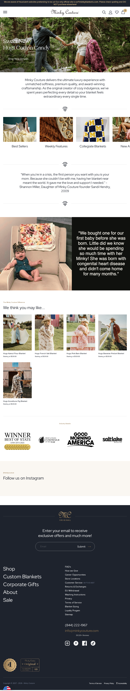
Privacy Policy (109, 683)
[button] (61, 67)
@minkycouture (8, 473)
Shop (9, 568)
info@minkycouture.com (82, 631)
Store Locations (72, 579)
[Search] (104, 12)
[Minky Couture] (65, 12)
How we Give (71, 571)
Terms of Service (73, 602)
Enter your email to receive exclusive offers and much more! (65, 533)
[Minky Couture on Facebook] (84, 643)
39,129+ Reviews (82, 635)
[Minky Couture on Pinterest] (76, 643)
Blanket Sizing (72, 606)
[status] (123, 12)
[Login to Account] (110, 12)
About (10, 592)
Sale (8, 599)
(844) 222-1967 (76, 625)
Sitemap (69, 614)
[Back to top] (65, 516)
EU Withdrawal (72, 590)
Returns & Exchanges (75, 586)
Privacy (68, 598)
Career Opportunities (75, 575)
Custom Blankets (22, 576)
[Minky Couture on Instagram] (67, 643)
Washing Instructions (75, 594)
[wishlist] (117, 12)
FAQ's (68, 567)
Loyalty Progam (72, 610)
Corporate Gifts (21, 584)
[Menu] (5, 12)
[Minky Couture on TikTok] (93, 643)
